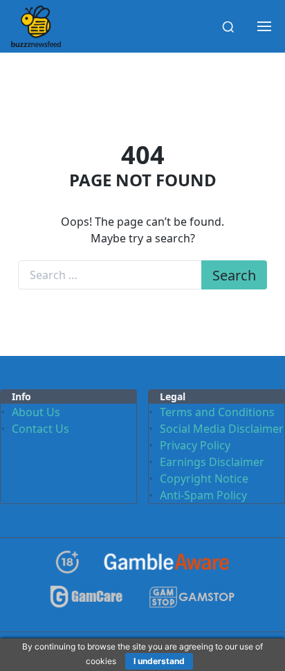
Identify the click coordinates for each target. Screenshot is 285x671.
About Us (36, 412)
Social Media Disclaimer (222, 428)
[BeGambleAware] (166, 567)
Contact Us (40, 428)
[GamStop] (192, 602)
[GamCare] (86, 602)
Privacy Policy (195, 445)
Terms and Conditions (217, 412)
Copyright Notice (204, 478)
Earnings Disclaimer (212, 461)
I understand (159, 661)
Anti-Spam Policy (203, 495)
